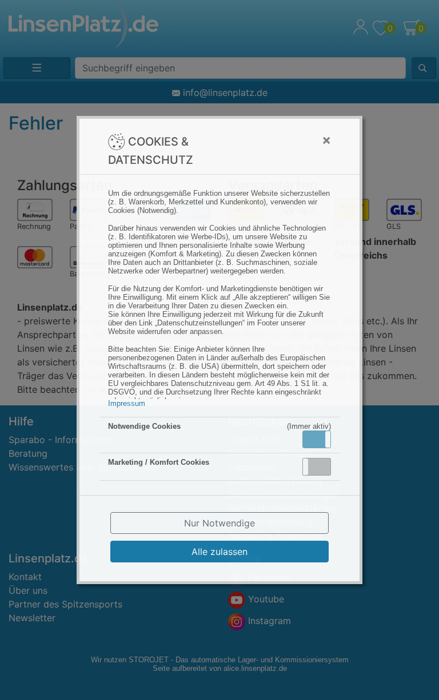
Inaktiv (321, 466)
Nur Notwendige (219, 523)
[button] (316, 439)
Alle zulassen (219, 551)
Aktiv (316, 439)
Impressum (126, 403)
